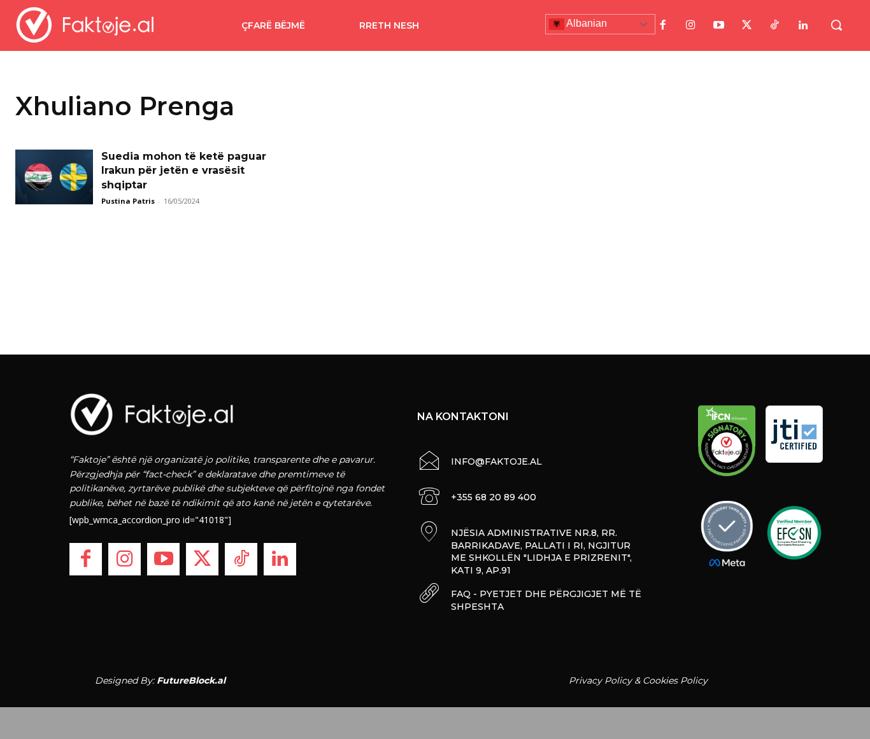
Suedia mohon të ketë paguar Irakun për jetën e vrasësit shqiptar (183, 170)
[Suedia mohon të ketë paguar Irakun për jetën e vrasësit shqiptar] (54, 177)
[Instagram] (691, 25)
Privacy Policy (600, 680)
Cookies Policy (675, 680)
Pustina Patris (128, 201)
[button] (836, 25)
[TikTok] (775, 25)
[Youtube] (719, 25)
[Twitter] (747, 25)
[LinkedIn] (803, 25)
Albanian (585, 23)
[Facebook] (663, 25)
